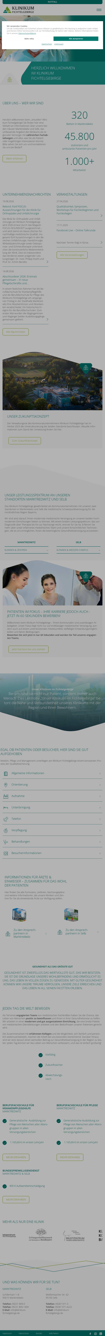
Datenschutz (47, 44)
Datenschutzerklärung (27, 33)
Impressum (58, 44)
